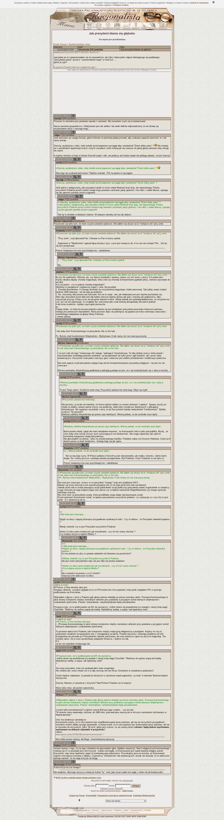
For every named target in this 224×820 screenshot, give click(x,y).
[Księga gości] (127, 27)
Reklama (117, 810)
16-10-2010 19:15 (68, 374)
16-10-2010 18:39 (64, 320)
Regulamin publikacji (82, 810)
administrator (133, 812)
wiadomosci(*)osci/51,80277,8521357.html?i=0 (76, 52)
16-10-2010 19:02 (66, 254)
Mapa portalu (107, 810)
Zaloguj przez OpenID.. (112, 788)
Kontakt (147, 810)
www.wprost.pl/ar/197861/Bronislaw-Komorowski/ (79, 734)
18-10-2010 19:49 (66, 196)
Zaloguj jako (89, 786)
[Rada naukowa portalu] (152, 27)
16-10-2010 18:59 (66, 340)
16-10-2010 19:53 (70, 393)
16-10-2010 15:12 (62, 132)
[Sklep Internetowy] (117, 27)
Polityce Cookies (121, 5)
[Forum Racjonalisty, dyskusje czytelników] (90, 27)
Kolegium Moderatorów (144, 795)
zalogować (127, 780)
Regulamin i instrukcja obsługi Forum (115, 795)
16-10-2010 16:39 (64, 227)
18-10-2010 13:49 (72, 445)
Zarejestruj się (136, 810)
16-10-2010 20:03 (72, 418)
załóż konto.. (128, 791)
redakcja (123, 812)
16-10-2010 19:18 (62, 743)
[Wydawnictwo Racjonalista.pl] (136, 27)
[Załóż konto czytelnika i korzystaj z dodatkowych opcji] (162, 27)
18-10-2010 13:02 (64, 691)
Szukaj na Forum (77, 795)
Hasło (111, 786)
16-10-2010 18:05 (64, 269)
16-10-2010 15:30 (62, 218)
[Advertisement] (112, 93)
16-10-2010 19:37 (64, 613)
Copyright (101, 812)
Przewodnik (91, 795)
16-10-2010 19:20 (66, 467)
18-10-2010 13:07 (62, 762)
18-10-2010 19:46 (64, 177)
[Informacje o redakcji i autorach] (144, 27)
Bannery (95, 810)
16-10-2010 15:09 (62, 115)
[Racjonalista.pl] (112, 21)
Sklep (126, 810)
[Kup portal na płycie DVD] (108, 27)
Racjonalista (90, 812)
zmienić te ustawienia (199, 3)
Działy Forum (60, 44)
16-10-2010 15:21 (64, 159)
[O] (75, 160)
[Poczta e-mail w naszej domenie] (98, 27)
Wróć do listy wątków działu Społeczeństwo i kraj (78, 778)
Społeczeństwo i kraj (79, 44)
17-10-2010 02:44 (64, 647)
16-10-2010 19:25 (68, 503)
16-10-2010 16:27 (62, 579)
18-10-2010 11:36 (70, 538)
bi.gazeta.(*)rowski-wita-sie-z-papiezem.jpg (74, 67)
